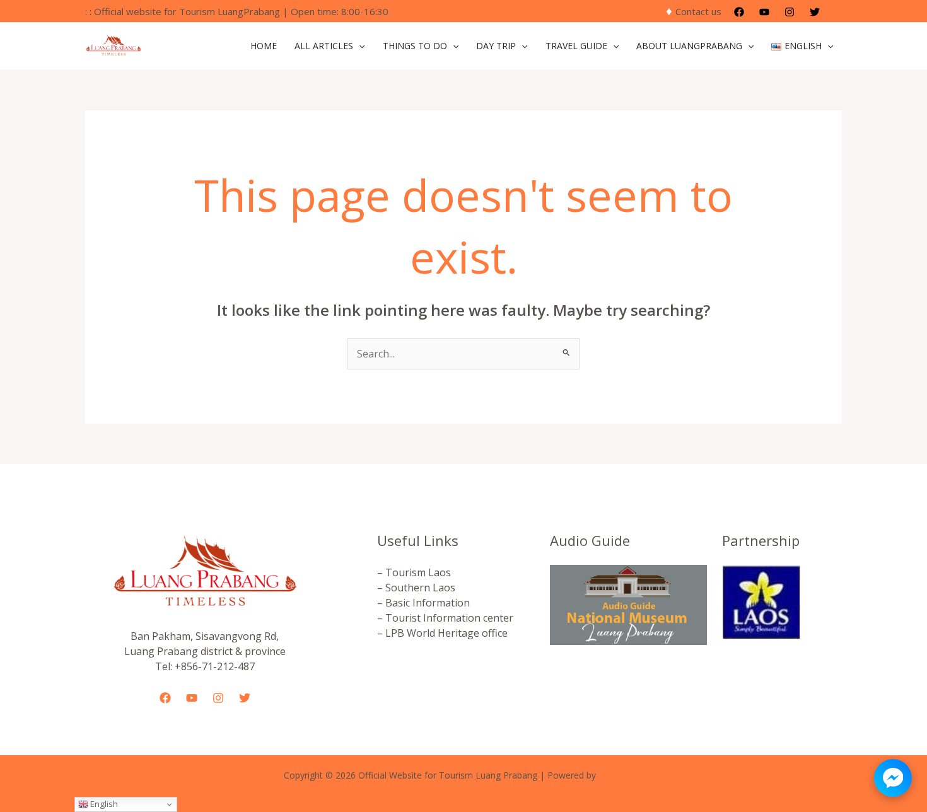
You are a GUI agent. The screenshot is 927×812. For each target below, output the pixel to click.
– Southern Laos (416, 587)
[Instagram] (789, 12)
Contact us (698, 11)
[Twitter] (815, 12)
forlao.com (620, 775)
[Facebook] (739, 12)
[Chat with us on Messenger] (893, 778)
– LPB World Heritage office (442, 633)
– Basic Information (423, 603)
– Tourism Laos (414, 572)
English (103, 803)
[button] (837, 11)
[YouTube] (764, 12)
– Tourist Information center (445, 618)
